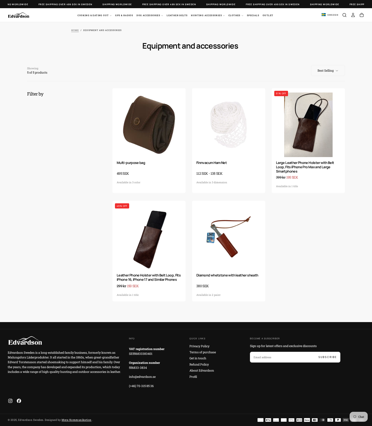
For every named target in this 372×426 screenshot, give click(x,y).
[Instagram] (10, 400)
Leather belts (177, 15)
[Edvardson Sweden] (25, 340)
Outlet (268, 15)
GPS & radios (124, 15)
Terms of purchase (202, 352)
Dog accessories (148, 15)
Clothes (234, 15)
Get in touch (197, 358)
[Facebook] (19, 400)
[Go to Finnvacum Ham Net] (228, 125)
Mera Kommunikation (76, 419)
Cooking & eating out (93, 15)
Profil (193, 377)
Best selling (326, 70)
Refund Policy (199, 364)
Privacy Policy (199, 346)
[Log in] (353, 15)
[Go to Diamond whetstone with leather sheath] (228, 237)
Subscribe (327, 357)
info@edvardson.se (142, 377)
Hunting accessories (206, 15)
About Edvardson (201, 370)
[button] (330, 15)
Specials (253, 15)
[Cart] (361, 15)
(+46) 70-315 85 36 (141, 386)
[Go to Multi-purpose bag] (149, 125)
